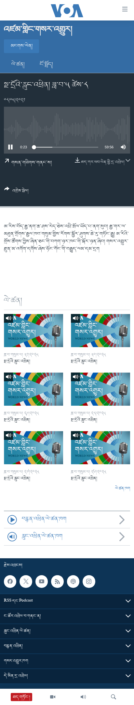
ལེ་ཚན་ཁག (122, 489)
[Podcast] (73, 581)
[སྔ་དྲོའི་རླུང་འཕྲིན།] (33, 330)
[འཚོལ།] (113, 697)
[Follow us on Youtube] (41, 581)
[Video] (52, 697)
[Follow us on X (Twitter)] (26, 581)
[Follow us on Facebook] (10, 581)
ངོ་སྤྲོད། (46, 64)
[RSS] (57, 581)
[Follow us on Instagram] (89, 581)
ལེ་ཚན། (18, 64)
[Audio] (83, 697)
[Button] (16, 192)
